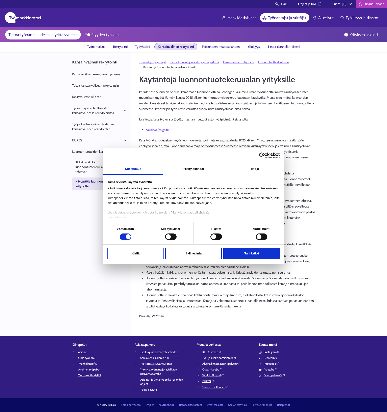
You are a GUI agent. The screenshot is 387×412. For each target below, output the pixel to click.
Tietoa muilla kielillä (89, 375)
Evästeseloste (215, 405)
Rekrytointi (120, 47)
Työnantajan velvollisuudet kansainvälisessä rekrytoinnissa (93, 110)
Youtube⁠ (269, 369)
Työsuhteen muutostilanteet (221, 47)
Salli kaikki (251, 253)
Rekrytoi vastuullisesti (86, 97)
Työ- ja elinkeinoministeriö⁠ (218, 358)
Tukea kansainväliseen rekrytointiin (95, 85)
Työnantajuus (96, 47)
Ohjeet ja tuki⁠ (307, 4)
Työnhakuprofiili (87, 363)
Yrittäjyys (254, 47)
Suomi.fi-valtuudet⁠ (213, 387)
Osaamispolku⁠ (210, 369)
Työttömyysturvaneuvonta (156, 363)
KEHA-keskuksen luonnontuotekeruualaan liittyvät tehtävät (97, 167)
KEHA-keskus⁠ (210, 352)
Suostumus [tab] (133, 168)
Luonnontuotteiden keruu (89, 152)
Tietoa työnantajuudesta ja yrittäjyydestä (43, 34)
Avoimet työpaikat (89, 369)
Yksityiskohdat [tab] (193, 168)
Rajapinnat (283, 405)
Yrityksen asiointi (364, 34)
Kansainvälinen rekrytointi (176, 47)
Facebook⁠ (270, 363)
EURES (77, 140)
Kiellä (135, 253)
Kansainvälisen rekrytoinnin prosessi (96, 74)
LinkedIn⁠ (269, 358)
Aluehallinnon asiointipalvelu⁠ (219, 363)
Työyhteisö (142, 47)
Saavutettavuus (237, 405)
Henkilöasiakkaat (242, 17)
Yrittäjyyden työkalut (102, 34)
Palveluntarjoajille (262, 405)
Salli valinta (193, 253)
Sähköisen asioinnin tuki (154, 358)
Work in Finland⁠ (211, 375)
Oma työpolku (86, 358)
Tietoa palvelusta (131, 405)
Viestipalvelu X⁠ (273, 375)
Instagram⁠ (270, 352)
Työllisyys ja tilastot (362, 17)
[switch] (171, 237)
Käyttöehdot (166, 405)
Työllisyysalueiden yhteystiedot (159, 352)
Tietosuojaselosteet (190, 405)
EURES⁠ (206, 381)
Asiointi (82, 352)
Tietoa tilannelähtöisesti (284, 47)
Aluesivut (326, 17)
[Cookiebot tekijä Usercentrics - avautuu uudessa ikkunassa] (262, 156)
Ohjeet (150, 405)
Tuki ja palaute (148, 389)
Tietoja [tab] (254, 168)
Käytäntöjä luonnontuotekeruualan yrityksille (99, 184)
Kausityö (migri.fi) (157, 130)
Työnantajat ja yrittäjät (287, 17)
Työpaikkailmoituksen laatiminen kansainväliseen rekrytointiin (94, 126)
